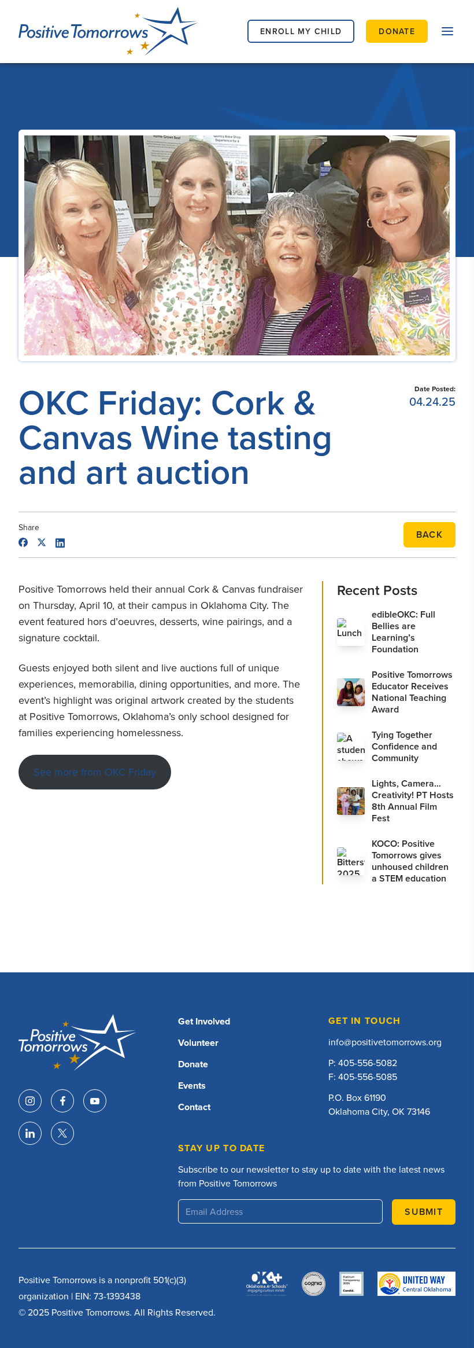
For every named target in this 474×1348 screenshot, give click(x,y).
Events (192, 1085)
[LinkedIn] (30, 1133)
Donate (193, 1064)
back (429, 534)
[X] (62, 1133)
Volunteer (198, 1042)
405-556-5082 (367, 1062)
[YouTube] (95, 1101)
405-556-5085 (367, 1076)
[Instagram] (30, 1101)
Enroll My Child (301, 31)
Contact (194, 1107)
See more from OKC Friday (95, 772)
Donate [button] (397, 31)
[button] (447, 31)
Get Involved (204, 1021)
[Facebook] (62, 1101)
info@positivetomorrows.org (385, 1041)
